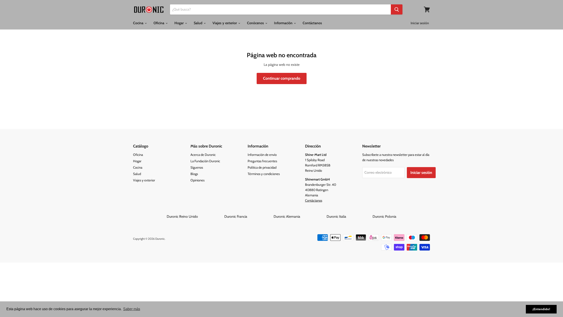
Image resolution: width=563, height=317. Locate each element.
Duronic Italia (349, 216)
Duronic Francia (248, 216)
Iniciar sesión (420, 23)
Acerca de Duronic (203, 155)
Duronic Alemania (300, 216)
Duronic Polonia (384, 216)
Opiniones (197, 180)
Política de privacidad (262, 168)
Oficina (159, 23)
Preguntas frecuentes (262, 161)
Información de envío (262, 155)
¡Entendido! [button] (541, 309)
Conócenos (256, 23)
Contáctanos (312, 23)
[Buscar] (396, 9)
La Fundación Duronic (205, 161)
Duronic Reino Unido (195, 216)
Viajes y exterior (225, 23)
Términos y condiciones (264, 174)
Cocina (138, 23)
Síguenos (196, 168)
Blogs (194, 174)
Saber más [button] (131, 309)
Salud (198, 23)
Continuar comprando (281, 78)
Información (283, 23)
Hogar (179, 23)
